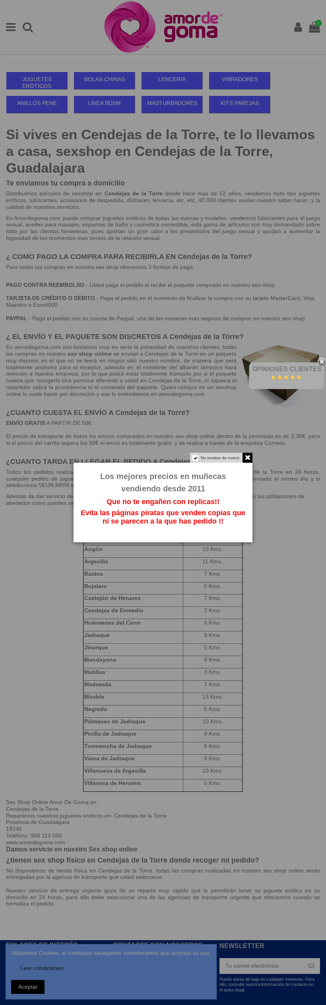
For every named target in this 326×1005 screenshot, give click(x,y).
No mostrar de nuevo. (221, 458)
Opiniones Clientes (287, 369)
